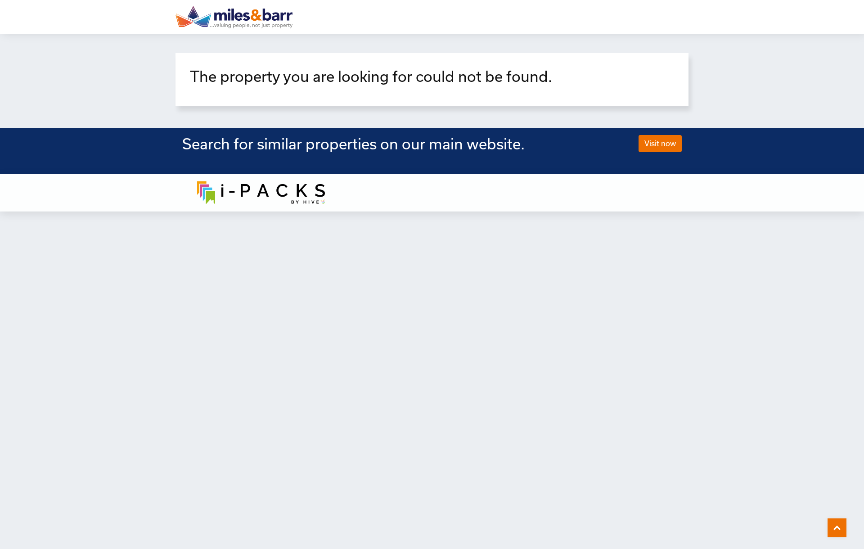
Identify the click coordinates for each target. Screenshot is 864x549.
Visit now (660, 143)
